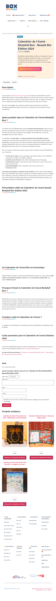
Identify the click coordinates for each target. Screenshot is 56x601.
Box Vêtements (45, 522)
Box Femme (32, 551)
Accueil (8, 15)
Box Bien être (7, 553)
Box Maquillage (32, 523)
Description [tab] (6, 82)
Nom (4, 387)
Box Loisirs (6, 556)
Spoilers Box (45, 560)
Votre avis (5, 379)
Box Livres (6, 549)
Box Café (19, 520)
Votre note (5, 376)
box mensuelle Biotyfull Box (31, 348)
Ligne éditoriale (45, 567)
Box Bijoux (44, 525)
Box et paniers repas (9, 525)
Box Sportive (7, 560)
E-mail (4, 393)
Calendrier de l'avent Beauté (14, 33)
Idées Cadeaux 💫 (33, 20)
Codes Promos (11, 20)
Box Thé (18, 523)
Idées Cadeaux (45, 546)
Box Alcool (19, 527)
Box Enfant (31, 558)
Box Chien (19, 551)
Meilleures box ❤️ (45, 15)
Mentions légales (37, 588)
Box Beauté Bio (32, 520)
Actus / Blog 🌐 (44, 20)
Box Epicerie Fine (8, 535)
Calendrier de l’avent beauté (19, 95)
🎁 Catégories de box (18, 15)
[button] (28, 26)
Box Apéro (6, 522)
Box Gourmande (8, 529)
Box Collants (45, 529)
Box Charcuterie (8, 539)
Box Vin (18, 530)
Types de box (32, 15)
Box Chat (19, 555)
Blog (43, 563)
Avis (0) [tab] (14, 82)
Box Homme (32, 555)
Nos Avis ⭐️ (23, 20)
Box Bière (19, 534)
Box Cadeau (32, 561)
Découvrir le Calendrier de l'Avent (30, 69)
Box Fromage (7, 532)
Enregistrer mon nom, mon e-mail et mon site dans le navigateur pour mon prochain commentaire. (26, 400)
